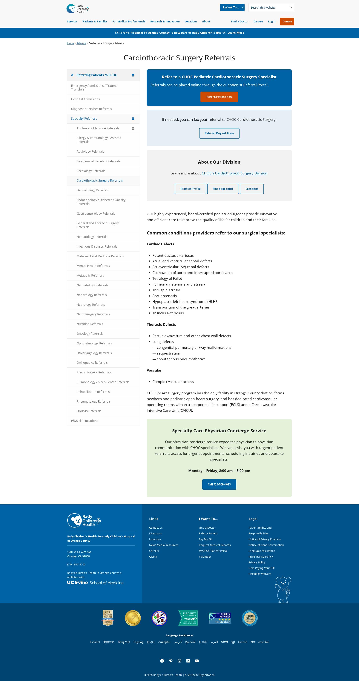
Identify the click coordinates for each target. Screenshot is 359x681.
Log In (272, 21)
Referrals (81, 43)
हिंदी (253, 642)
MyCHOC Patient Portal (213, 551)
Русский (190, 642)
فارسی (178, 642)
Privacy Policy (257, 562)
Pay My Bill (205, 539)
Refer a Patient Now (219, 97)
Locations (191, 21)
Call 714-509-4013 (219, 484)
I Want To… (231, 7)
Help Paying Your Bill (262, 568)
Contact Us (156, 527)
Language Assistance (262, 551)
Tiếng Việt (124, 642)
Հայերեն (164, 642)
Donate (287, 21)
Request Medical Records (215, 545)
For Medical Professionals (128, 21)
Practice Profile (190, 189)
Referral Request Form (219, 133)
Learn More (236, 32)
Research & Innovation (165, 21)
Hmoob (242, 642)
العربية (214, 642)
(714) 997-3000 (76, 564)
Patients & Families (95, 21)
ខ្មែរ (233, 642)
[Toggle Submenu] (133, 75)
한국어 (151, 642)
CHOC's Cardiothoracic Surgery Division (234, 173)
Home (70, 43)
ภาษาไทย (263, 642)
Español (95, 642)
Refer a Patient (208, 533)
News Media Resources (163, 545)
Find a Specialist (223, 189)
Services (72, 21)
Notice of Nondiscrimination (266, 545)
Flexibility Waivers (260, 574)
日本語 (203, 642)
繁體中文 (109, 642)
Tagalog (138, 642)
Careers (258, 21)
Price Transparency (261, 556)
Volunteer (205, 556)
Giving (153, 556)
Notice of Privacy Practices (265, 539)
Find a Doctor (239, 21)
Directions (155, 533)
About (206, 21)
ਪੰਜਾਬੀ (224, 642)
